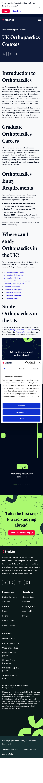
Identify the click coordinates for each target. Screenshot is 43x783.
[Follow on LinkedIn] (5, 582)
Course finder (28, 597)
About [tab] (35, 369)
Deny (21, 419)
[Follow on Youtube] (19, 582)
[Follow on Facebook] (12, 582)
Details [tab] (21, 369)
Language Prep (29, 606)
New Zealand (8, 620)
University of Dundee (12, 295)
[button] (39, 436)
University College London (14, 272)
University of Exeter (12, 286)
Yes (5, 11)
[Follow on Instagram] (27, 582)
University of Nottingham (14, 284)
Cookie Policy (8, 754)
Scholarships (28, 611)
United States (8, 625)
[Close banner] (39, 363)
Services (26, 601)
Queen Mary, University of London (17, 281)
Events (25, 616)
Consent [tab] (7, 369)
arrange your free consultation (22, 330)
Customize (20, 412)
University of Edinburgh (13, 275)
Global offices (8, 638)
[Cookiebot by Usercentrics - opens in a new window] (26, 362)
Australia (6, 601)
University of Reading (12, 292)
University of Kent (11, 298)
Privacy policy (29, 749)
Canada (5, 606)
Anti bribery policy (10, 643)
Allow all (21, 406)
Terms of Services (10, 749)
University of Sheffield (12, 278)
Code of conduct (10, 648)
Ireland (5, 616)
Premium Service (22, 332)
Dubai (4, 611)
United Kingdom (9, 597)
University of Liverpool (13, 289)
